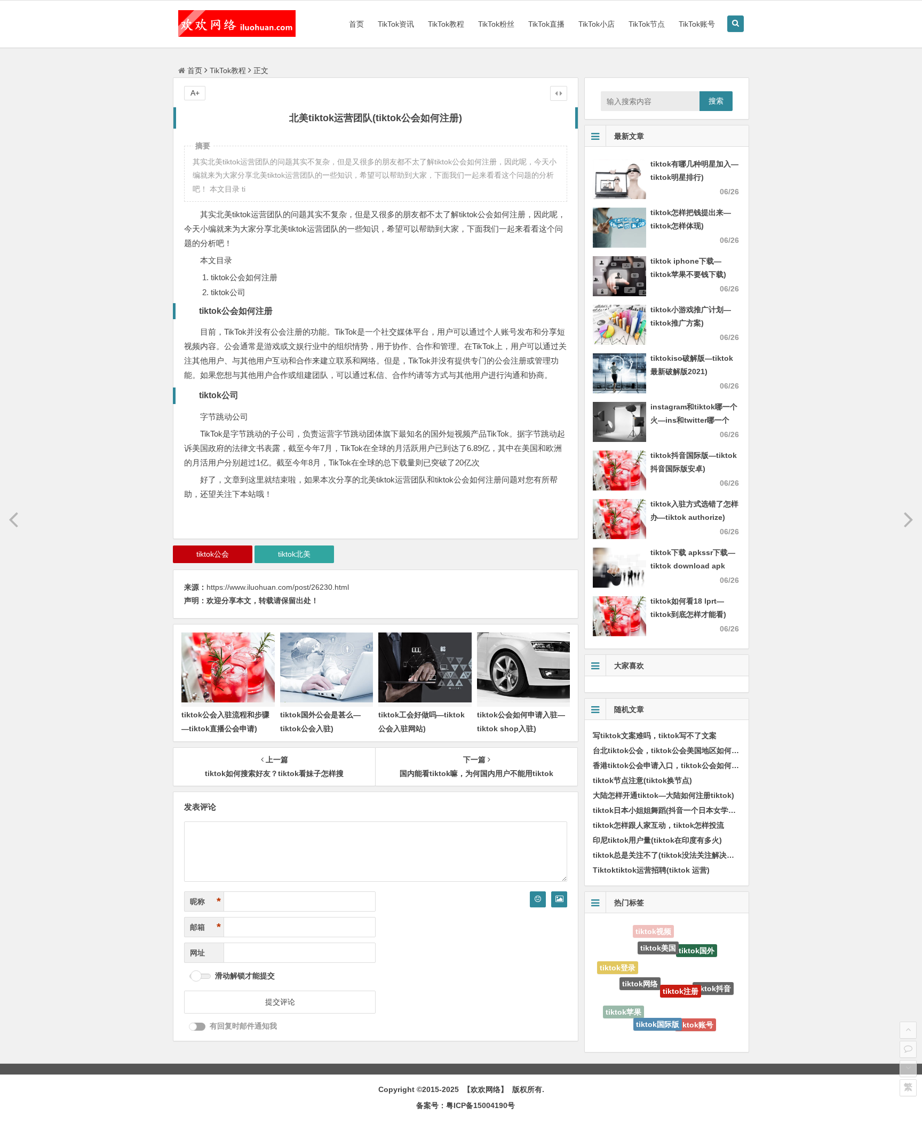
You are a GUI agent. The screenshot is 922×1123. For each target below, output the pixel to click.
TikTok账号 (697, 24)
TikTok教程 (446, 24)
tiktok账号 (695, 1010)
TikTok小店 (596, 24)
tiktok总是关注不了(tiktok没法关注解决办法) (668, 855)
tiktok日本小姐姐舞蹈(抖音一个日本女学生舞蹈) (673, 810)
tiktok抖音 (713, 974)
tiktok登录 (617, 962)
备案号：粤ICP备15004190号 (465, 1105)
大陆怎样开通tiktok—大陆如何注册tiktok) (663, 795)
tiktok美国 (658, 932)
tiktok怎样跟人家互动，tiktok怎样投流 (658, 825)
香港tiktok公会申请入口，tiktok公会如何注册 (669, 765)
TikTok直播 (546, 24)
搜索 (716, 101)
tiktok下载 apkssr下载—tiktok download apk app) (692, 565)
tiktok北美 (294, 554)
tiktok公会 (212, 554)
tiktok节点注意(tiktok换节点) (642, 780)
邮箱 (205, 927)
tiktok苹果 (623, 1001)
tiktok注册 (680, 963)
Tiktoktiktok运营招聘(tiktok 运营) (651, 870)
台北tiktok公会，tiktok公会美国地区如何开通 (669, 750)
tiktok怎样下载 (651, 1030)
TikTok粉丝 (496, 24)
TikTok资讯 (396, 24)
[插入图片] (559, 899)
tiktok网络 (640, 959)
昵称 (205, 901)
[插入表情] (538, 899)
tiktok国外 (696, 939)
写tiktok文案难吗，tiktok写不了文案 (655, 735)
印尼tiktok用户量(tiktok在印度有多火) (657, 840)
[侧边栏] (558, 93)
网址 (197, 952)
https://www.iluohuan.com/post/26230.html (277, 587)
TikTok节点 (647, 24)
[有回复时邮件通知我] (197, 1027)
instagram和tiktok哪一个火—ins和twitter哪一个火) (693, 420)
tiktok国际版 (657, 1001)
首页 (356, 24)
